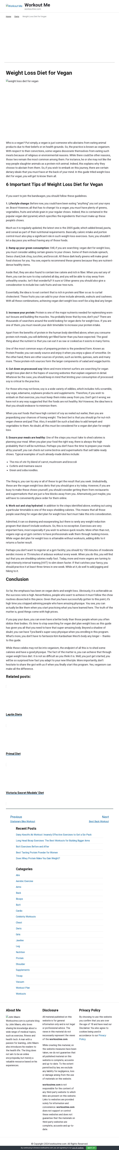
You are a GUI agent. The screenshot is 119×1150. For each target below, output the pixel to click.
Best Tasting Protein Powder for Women (37, 852)
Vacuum (20, 981)
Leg (18, 946)
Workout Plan (23, 987)
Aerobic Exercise (24, 881)
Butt (18, 904)
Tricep (19, 976)
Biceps (19, 899)
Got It (91, 1148)
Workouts (21, 993)
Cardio (19, 910)
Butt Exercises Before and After (32, 846)
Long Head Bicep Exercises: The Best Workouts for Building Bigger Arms (53, 840)
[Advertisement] (59, 42)
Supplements (23, 970)
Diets (18, 928)
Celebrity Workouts (26, 916)
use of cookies (78, 1148)
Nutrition (20, 952)
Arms (18, 887)
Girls (18, 934)
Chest (19, 922)
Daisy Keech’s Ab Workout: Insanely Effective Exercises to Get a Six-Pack (54, 834)
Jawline (20, 940)
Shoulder (20, 964)
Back (18, 893)
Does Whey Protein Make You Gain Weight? (38, 858)
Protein (20, 958)
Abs (18, 875)
